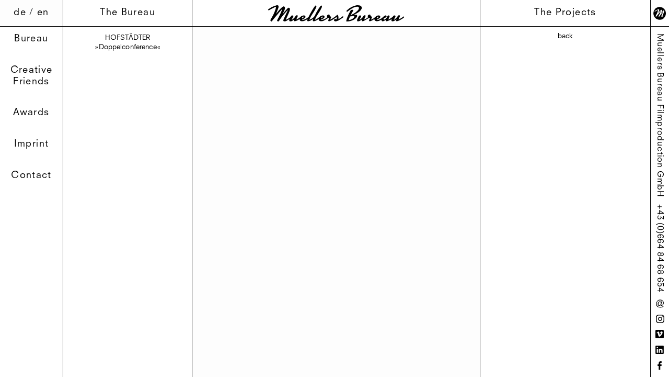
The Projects (565, 12)
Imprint (31, 144)
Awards (31, 112)
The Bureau (127, 12)
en (43, 12)
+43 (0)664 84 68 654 (659, 248)
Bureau (31, 38)
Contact (31, 175)
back (565, 36)
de (20, 12)
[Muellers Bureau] (336, 13)
